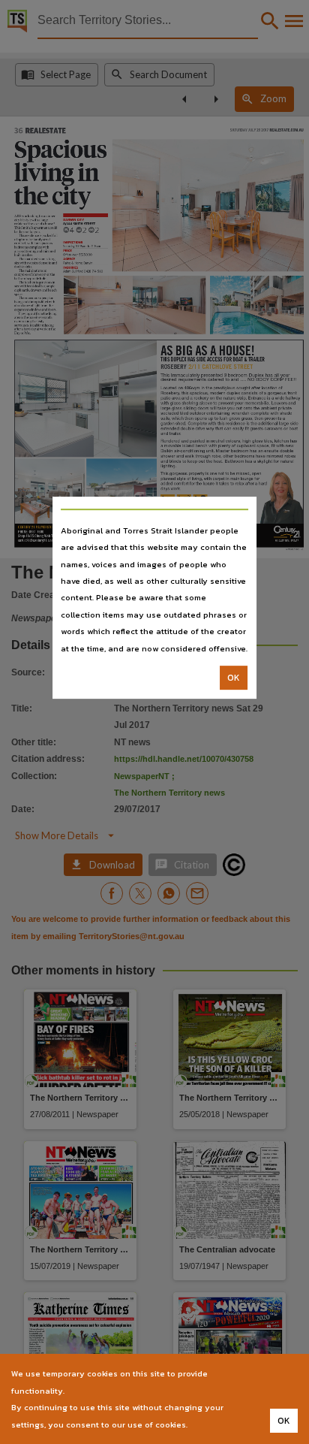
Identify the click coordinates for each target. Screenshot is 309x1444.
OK (233, 677)
